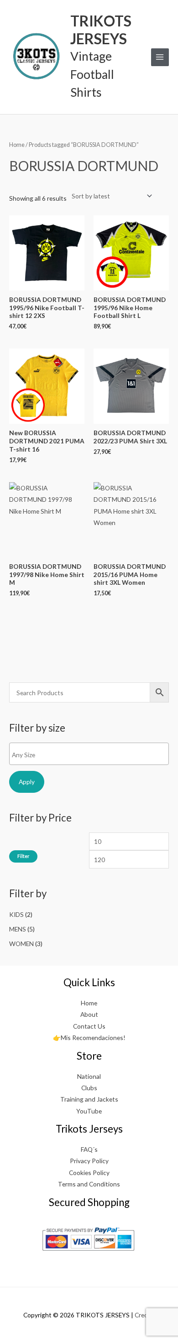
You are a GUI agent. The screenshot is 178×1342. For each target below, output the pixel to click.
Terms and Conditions (89, 1184)
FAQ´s (89, 1149)
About (89, 1014)
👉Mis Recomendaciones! (89, 1037)
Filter (23, 856)
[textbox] (91, 755)
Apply (27, 781)
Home (17, 144)
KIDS (16, 914)
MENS (17, 929)
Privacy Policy (89, 1161)
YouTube (89, 1111)
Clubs (89, 1088)
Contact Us (89, 1026)
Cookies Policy (89, 1172)
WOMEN (21, 943)
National (89, 1076)
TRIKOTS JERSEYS (100, 29)
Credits (145, 1315)
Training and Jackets (89, 1099)
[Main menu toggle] (160, 57)
